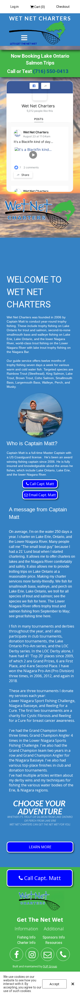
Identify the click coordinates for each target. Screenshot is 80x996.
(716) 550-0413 (50, 71)
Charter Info (26, 943)
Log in (14, 6)
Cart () (39, 7)
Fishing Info (26, 937)
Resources (53, 943)
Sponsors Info (54, 937)
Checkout (63, 6)
